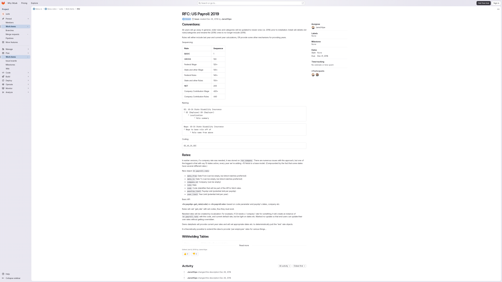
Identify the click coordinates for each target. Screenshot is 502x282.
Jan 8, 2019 (191, 250)
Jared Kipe (226, 19)
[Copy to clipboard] (303, 109)
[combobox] (284, 266)
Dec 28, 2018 (212, 19)
